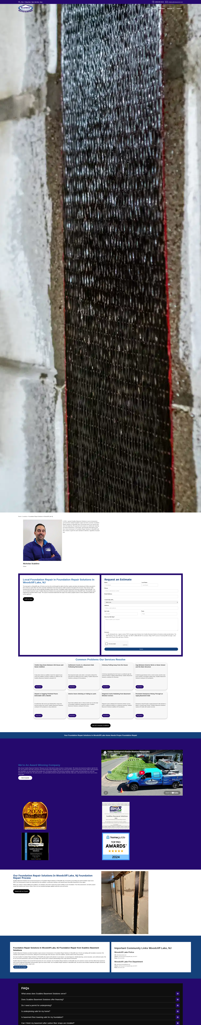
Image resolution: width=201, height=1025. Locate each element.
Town (142, 611)
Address (106, 605)
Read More (38, 686)
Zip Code (106, 611)
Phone (106, 588)
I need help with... (109, 599)
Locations (24, 516)
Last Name (144, 582)
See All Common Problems (100, 725)
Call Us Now (28, 599)
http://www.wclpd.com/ (121, 955)
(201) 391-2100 (121, 967)
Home (148, 8)
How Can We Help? (109, 617)
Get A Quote (25, 778)
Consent (106, 632)
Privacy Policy (115, 637)
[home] (25, 8)
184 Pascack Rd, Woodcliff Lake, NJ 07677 (128, 956)
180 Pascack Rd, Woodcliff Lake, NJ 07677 (128, 966)
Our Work (162, 8)
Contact (179, 8)
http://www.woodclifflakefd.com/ (123, 964)
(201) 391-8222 (121, 958)
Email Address (108, 594)
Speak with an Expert (21, 891)
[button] (170, 8)
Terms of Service (124, 637)
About (154, 8)
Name (105, 582)
